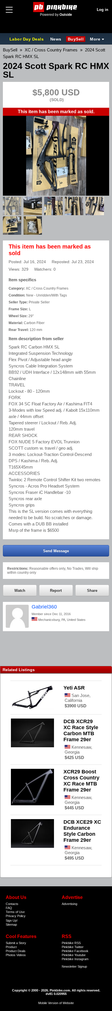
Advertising (69, 904)
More (95, 39)
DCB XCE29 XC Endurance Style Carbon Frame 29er (82, 831)
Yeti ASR (74, 688)
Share (92, 590)
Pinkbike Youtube (74, 955)
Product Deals (16, 951)
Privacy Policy (16, 916)
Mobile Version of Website (56, 1003)
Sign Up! (12, 920)
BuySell (76, 39)
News (55, 39)
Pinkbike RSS (71, 943)
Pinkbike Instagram (75, 959)
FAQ (9, 908)
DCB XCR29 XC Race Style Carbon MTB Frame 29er (80, 730)
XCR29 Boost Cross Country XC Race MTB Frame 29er (81, 781)
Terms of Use (15, 912)
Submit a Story (16, 943)
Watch (19, 590)
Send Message (56, 551)
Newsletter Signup (74, 966)
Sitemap (11, 924)
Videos (21, 955)
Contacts (12, 904)
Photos (11, 955)
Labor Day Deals (27, 39)
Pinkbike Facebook (75, 951)
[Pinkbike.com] (56, 7)
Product (11, 947)
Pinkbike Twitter (73, 947)
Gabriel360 (44, 607)
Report (56, 590)
